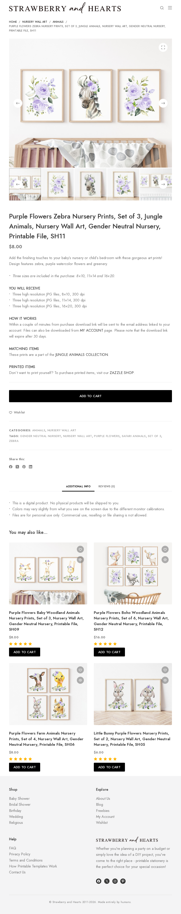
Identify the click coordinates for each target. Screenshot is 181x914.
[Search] (162, 7)
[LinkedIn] (30, 466)
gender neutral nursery (40, 436)
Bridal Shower (19, 804)
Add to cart (90, 396)
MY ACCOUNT (91, 330)
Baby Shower (19, 798)
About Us (103, 798)
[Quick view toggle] (80, 559)
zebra (14, 441)
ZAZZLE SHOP (122, 372)
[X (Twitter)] (17, 466)
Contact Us (17, 872)
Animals (38, 430)
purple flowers (107, 436)
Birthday (15, 810)
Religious (16, 822)
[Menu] (170, 8)
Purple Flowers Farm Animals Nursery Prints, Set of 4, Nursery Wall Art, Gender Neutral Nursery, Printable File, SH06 (46, 739)
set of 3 (154, 436)
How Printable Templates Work (33, 866)
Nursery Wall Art (61, 430)
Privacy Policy (19, 854)
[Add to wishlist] (80, 549)
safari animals (134, 436)
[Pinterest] (24, 466)
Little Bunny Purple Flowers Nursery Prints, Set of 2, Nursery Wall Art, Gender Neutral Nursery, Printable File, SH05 (132, 739)
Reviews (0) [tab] (106, 486)
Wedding (16, 816)
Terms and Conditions (26, 860)
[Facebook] (10, 466)
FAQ (12, 848)
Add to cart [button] (24, 652)
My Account (105, 816)
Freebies (102, 810)
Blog (99, 804)
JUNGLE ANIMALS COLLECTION (81, 354)
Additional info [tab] (78, 486)
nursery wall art (77, 436)
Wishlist (101, 822)
